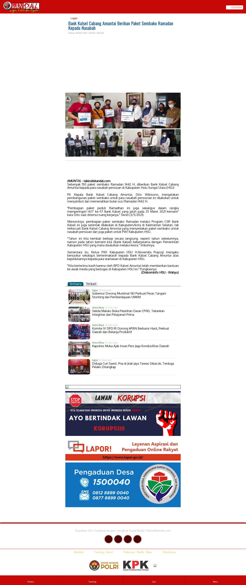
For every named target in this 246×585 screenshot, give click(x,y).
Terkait (91, 284)
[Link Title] (1, 7)
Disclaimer (168, 552)
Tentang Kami (103, 552)
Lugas (73, 18)
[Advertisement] (123, 64)
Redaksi (78, 552)
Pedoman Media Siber (137, 552)
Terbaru (75, 284)
